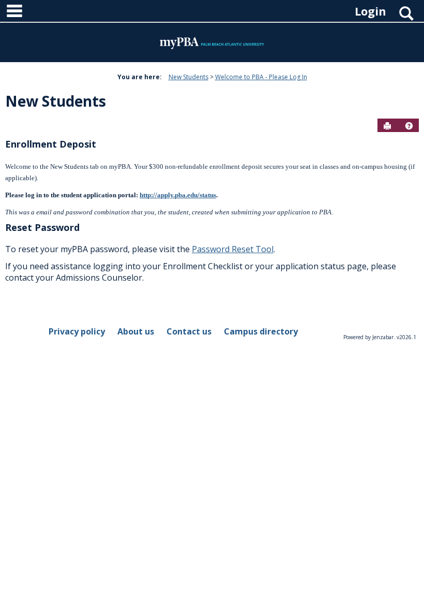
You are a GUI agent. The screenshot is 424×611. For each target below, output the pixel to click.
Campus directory (261, 331)
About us (135, 331)
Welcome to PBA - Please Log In (261, 76)
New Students (188, 76)
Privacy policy (77, 331)
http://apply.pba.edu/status (178, 195)
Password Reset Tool (233, 249)
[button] (409, 126)
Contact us (188, 331)
